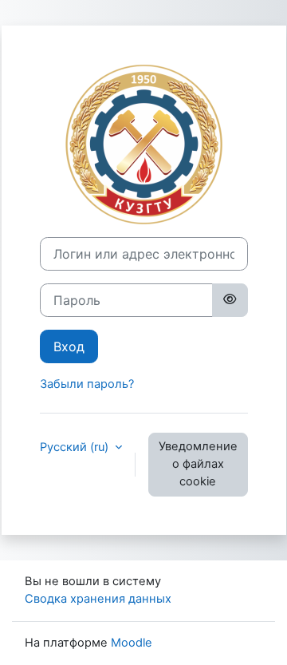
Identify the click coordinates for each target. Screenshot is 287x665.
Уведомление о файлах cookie (198, 464)
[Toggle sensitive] (229, 300)
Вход (69, 346)
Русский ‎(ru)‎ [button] (76, 447)
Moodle (131, 642)
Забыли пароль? (87, 384)
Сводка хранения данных (98, 599)
